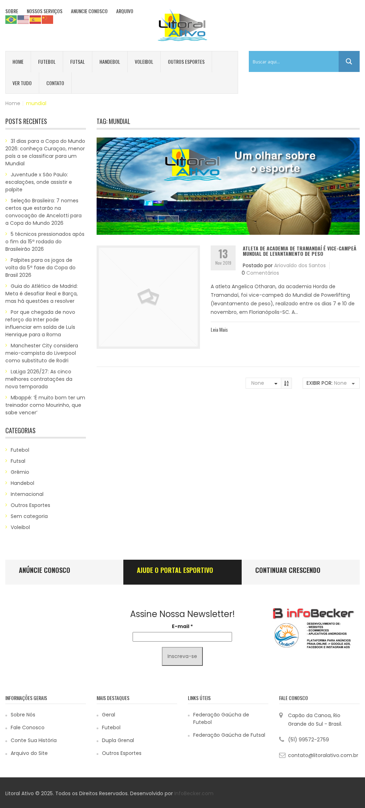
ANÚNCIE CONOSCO (44, 570)
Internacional (27, 494)
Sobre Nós (23, 714)
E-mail (182, 626)
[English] (23, 19)
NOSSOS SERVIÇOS (44, 11)
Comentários (262, 272)
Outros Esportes (186, 61)
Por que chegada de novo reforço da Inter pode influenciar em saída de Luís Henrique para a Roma (40, 323)
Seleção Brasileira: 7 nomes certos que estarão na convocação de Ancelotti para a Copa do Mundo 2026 (43, 212)
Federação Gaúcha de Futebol (221, 718)
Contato (55, 83)
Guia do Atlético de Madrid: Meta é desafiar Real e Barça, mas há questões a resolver (41, 294)
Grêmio (20, 472)
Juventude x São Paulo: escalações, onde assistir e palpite (38, 182)
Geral (108, 714)
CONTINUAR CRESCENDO (287, 570)
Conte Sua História (34, 740)
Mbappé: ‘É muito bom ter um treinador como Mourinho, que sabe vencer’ (45, 405)
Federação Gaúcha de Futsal (229, 735)
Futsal (77, 61)
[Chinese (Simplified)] (48, 19)
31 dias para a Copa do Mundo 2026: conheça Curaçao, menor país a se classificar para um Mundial (45, 152)
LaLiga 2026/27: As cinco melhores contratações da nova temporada (38, 379)
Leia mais (219, 329)
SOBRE (11, 11)
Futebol (47, 61)
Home (18, 61)
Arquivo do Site (29, 753)
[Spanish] (36, 19)
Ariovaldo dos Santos (300, 265)
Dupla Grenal (118, 740)
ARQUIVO (124, 11)
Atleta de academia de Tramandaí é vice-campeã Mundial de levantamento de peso (299, 250)
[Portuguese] (11, 19)
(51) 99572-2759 (308, 739)
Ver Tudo (22, 83)
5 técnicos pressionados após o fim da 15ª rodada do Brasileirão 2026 (44, 242)
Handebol (109, 61)
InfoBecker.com (194, 793)
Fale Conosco (28, 727)
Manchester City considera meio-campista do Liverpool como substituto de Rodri (41, 353)
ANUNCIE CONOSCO (89, 11)
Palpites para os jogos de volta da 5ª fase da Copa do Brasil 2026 (40, 268)
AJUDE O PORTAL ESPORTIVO (175, 570)
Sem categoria (29, 516)
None (257, 383)
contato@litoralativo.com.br (323, 755)
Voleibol (144, 61)
